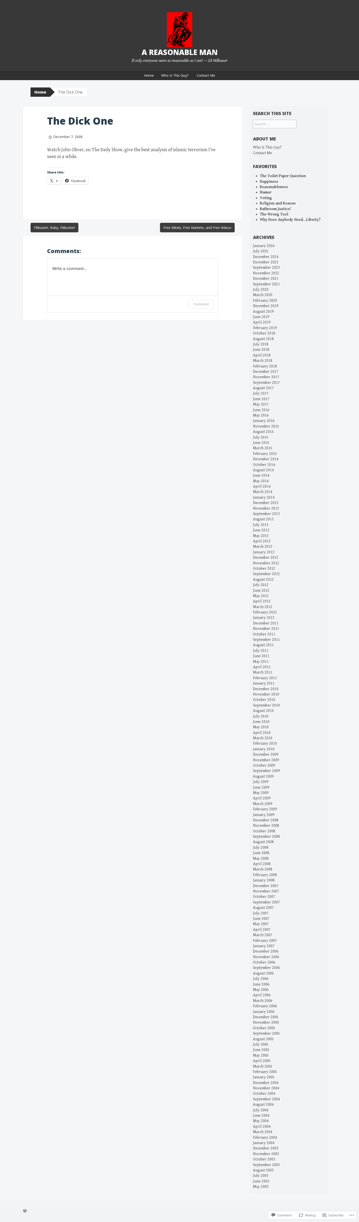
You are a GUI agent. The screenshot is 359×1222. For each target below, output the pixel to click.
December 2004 (265, 1083)
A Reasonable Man (180, 52)
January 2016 (264, 420)
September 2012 (266, 574)
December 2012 (265, 557)
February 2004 (265, 1137)
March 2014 (262, 492)
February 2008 (265, 875)
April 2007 (262, 929)
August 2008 (263, 842)
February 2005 (265, 1072)
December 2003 (265, 1148)
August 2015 (263, 431)
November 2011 (266, 628)
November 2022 (266, 273)
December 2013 (265, 503)
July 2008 (260, 847)
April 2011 (262, 667)
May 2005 (261, 1055)
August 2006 (263, 973)
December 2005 (265, 1017)
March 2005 (262, 1066)
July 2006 (260, 978)
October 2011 (264, 634)
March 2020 (262, 295)
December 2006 (265, 951)
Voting (266, 198)
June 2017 (261, 399)
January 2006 (264, 1011)
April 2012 (262, 601)
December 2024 (265, 257)
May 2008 (261, 858)
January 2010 (264, 749)
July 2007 (260, 913)
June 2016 (261, 410)
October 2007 (264, 896)
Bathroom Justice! (275, 209)
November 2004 (266, 1088)
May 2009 (261, 793)
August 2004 (263, 1104)
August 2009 (263, 776)
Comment (201, 304)
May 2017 (261, 404)
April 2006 (262, 995)
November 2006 (266, 957)
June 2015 (261, 442)
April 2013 (262, 541)
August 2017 (263, 388)
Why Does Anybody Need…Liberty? (290, 219)
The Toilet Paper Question (283, 176)
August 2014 (263, 470)
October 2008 (264, 831)
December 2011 (265, 623)
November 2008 (266, 825)
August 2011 (263, 645)
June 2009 (261, 787)
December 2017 (265, 371)
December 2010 (265, 689)
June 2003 (261, 1181)
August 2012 (263, 579)
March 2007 (262, 935)
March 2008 (262, 869)
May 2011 (261, 661)
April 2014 (262, 486)
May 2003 (261, 1186)
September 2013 (266, 514)
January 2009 (264, 815)
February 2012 (265, 612)
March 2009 (262, 804)
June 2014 (261, 475)
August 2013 (263, 519)
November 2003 (266, 1154)
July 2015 (260, 437)
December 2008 (265, 820)
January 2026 (264, 246)
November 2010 (266, 694)
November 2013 (266, 508)
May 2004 (261, 1121)
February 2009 (265, 809)
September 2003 (266, 1165)
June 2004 (261, 1115)
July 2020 (260, 289)
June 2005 (261, 1050)
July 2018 (260, 344)
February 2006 (265, 1006)
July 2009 (260, 782)
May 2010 (261, 727)
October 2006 (264, 962)
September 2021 (266, 284)
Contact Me (206, 75)
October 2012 (264, 568)
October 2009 (264, 765)
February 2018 (265, 366)
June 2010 (261, 721)
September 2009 (266, 771)
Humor (266, 192)
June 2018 (261, 349)
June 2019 (261, 317)
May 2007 (261, 924)
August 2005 (263, 1039)
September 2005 (266, 1033)
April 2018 (262, 355)
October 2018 (264, 333)
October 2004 (264, 1093)
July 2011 (260, 650)
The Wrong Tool (274, 214)
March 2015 (262, 448)
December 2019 (265, 306)
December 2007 (265, 886)
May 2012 (261, 596)
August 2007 (263, 907)
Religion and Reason (278, 203)
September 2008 (266, 836)
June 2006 (261, 984)
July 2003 (260, 1175)
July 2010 (260, 716)
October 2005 (264, 1028)
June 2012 (261, 590)
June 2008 (261, 853)
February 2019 (265, 328)
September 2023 (266, 267)
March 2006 (262, 1000)
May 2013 (261, 536)
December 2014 (265, 459)
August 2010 (263, 710)
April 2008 (262, 864)
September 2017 (266, 382)
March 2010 (262, 738)
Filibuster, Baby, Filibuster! (54, 227)
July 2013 (260, 525)
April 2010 (262, 732)
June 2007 (261, 918)
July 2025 (260, 251)
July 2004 (260, 1110)
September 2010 (266, 705)
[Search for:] (274, 124)
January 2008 (264, 880)
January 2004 (264, 1143)
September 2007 (266, 902)
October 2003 (264, 1159)
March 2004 (262, 1132)
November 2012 (266, 563)
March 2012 (262, 607)
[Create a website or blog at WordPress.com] (25, 1211)
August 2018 (263, 339)
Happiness (269, 181)
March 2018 (262, 360)
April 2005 (262, 1061)
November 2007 (266, 891)
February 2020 (265, 300)
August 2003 (263, 1170)
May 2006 (261, 989)
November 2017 (266, 377)
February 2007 (265, 940)
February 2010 (265, 743)
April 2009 (262, 798)
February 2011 (265, 678)
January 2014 (264, 497)
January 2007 (264, 946)
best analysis (154, 150)
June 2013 (261, 530)
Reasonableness (274, 187)
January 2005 (264, 1077)
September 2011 (266, 639)
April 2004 (262, 1126)
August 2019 (263, 311)
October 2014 (264, 464)
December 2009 (265, 754)
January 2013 (264, 552)
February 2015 (265, 453)
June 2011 (261, 656)
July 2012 (260, 585)
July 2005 (260, 1044)
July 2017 (260, 393)
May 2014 (261, 481)
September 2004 (266, 1099)
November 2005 (266, 1022)
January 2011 (264, 683)
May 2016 (261, 415)
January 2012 (264, 617)
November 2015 (266, 426)
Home (149, 75)
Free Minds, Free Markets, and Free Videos (197, 227)
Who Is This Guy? (174, 75)
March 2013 (262, 546)
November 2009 (266, 760)
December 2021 (265, 278)
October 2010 (264, 699)
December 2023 (265, 262)
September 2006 (266, 967)
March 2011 (262, 672)
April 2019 (262, 322)
